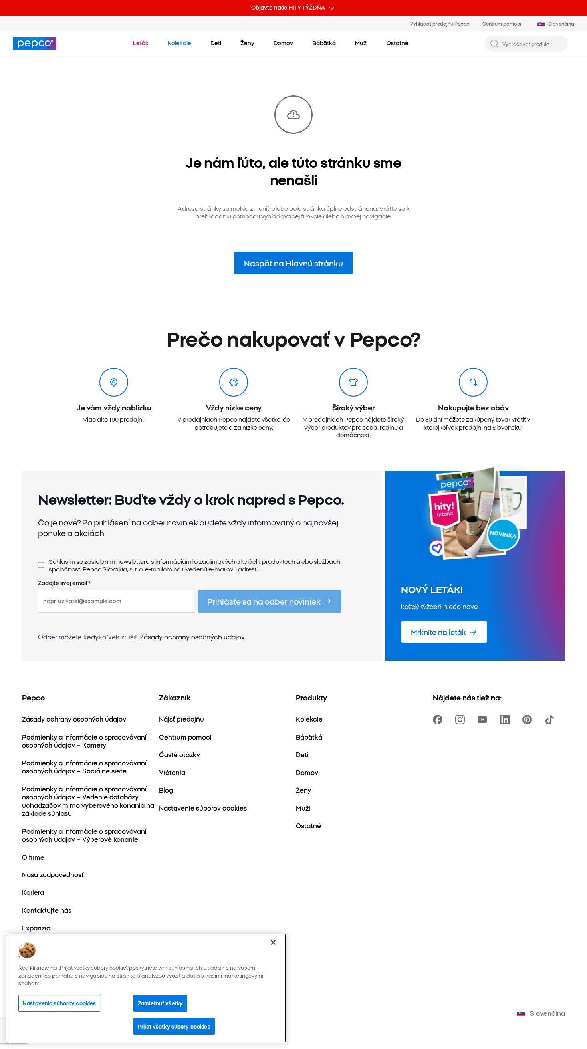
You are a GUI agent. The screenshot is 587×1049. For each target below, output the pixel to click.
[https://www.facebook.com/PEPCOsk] (439, 719)
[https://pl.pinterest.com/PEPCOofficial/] (528, 719)
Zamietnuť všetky (160, 1003)
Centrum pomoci (501, 23)
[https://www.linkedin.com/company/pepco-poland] (506, 719)
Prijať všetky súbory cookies (174, 1025)
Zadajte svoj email (64, 583)
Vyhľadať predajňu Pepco (440, 23)
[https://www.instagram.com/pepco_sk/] (461, 719)
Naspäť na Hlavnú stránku (293, 263)
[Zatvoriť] (273, 942)
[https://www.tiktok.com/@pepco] (551, 719)
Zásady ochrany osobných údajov (192, 636)
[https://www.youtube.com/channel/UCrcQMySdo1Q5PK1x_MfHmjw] (484, 719)
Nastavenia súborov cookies (59, 1003)
